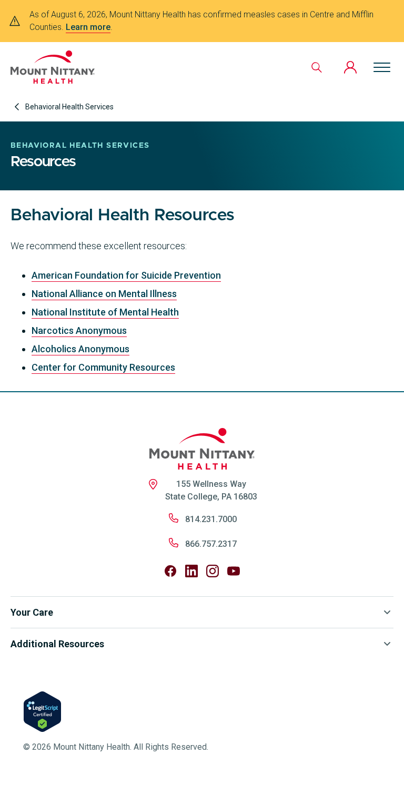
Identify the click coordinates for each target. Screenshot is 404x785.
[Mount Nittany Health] (53, 67)
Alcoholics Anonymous (80, 348)
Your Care (32, 612)
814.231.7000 (211, 519)
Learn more (88, 27)
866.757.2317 (211, 544)
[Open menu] (381, 67)
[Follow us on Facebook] (170, 571)
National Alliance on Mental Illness (104, 293)
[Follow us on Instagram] (212, 571)
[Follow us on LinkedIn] (191, 571)
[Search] (316, 67)
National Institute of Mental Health (105, 312)
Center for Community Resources (103, 367)
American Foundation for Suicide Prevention (126, 275)
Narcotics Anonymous (79, 330)
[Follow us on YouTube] (233, 571)
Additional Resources (57, 643)
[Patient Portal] (350, 67)
